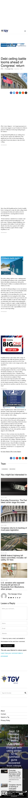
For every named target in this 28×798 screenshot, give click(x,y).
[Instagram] (15, 598)
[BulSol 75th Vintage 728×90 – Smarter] (14, 45)
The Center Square (16, 451)
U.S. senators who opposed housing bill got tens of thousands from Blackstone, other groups (12, 585)
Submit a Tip (5, 717)
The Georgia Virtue (9, 69)
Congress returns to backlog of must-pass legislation (14, 528)
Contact (3, 714)
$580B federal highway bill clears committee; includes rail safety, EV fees (14, 557)
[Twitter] (14, 93)
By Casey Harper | (6, 451)
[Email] (26, 93)
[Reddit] (23, 93)
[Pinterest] (17, 93)
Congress (5, 469)
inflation (12, 469)
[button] (25, 693)
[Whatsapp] (20, 93)
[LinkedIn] (17, 598)
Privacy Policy (5, 720)
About (3, 711)
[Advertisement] (14, 14)
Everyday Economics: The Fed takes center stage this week (14, 501)
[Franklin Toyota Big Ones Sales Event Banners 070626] (12, 344)
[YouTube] (11, 598)
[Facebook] (11, 93)
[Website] (20, 598)
